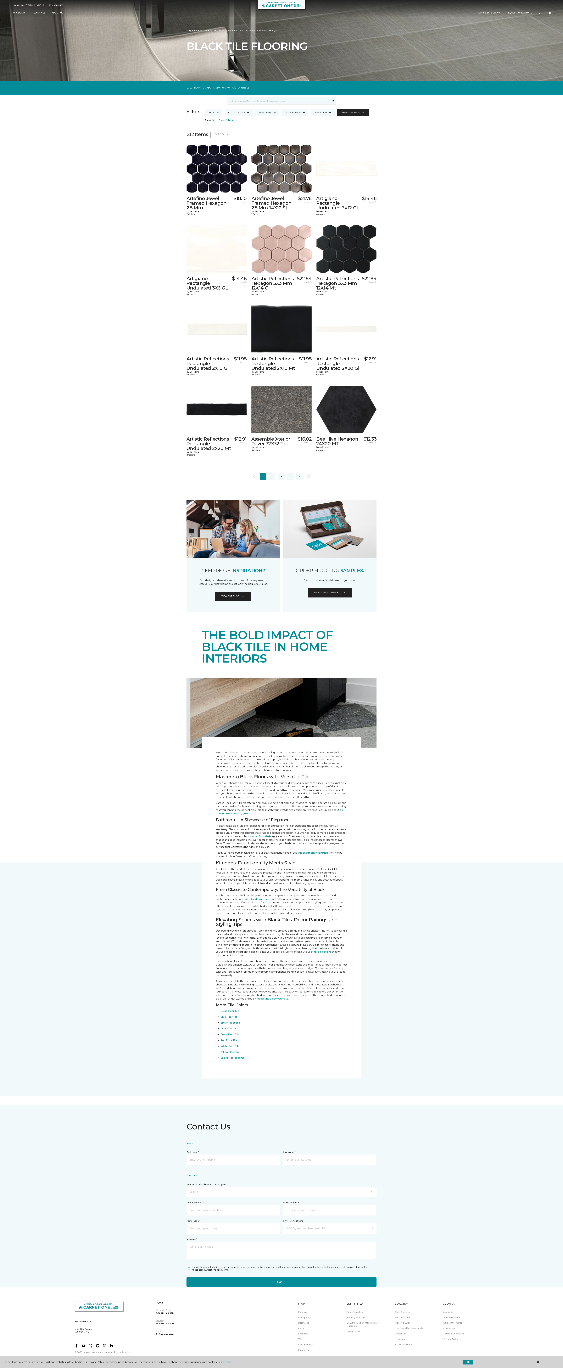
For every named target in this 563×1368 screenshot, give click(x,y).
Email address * (291, 1203)
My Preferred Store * (293, 1221)
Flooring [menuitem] (302, 1312)
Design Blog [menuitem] (353, 1331)
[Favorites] (544, 13)
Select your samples (327, 592)
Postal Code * (193, 1221)
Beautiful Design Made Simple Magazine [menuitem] (363, 1324)
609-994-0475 (56, 5)
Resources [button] (38, 12)
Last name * (289, 1152)
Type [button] (211, 112)
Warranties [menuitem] (401, 1333)
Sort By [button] (219, 134)
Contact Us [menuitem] (449, 1328)
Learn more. (225, 1362)
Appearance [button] (293, 112)
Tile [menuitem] (300, 1339)
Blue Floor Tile (229, 1016)
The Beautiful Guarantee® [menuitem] (409, 1328)
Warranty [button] (265, 112)
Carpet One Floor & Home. (97, 1352)
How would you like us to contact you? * (206, 1184)
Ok (467, 1362)
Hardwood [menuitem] (303, 1323)
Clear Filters (226, 120)
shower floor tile (259, 836)
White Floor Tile (230, 1046)
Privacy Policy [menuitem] (450, 1339)
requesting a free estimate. (272, 998)
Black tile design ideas (257, 899)
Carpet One (192, 30)
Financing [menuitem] (303, 1350)
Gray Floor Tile (229, 1028)
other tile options (321, 951)
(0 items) (550, 13)
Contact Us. (244, 87)
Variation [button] (320, 112)
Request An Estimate (519, 12)
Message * (191, 1239)
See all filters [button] (351, 112)
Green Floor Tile (230, 1034)
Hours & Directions (489, 12)
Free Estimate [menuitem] (305, 1344)
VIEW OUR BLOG (230, 596)
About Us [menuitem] (448, 1312)
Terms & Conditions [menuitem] (453, 1333)
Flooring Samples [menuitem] (356, 1317)
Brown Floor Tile (230, 1022)
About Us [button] (57, 12)
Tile (219, 30)
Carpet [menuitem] (301, 1328)
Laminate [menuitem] (303, 1333)
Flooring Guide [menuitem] (403, 1323)
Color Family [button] (236, 112)
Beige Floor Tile (230, 1011)
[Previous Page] (254, 476)
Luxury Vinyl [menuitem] (304, 1317)
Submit (281, 1282)
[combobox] (278, 100)
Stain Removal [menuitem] (402, 1312)
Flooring (208, 30)
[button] (538, 13)
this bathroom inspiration (313, 852)
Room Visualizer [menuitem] (355, 1312)
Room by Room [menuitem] (451, 1317)
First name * (192, 1152)
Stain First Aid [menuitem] (402, 1317)
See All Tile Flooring (232, 1058)
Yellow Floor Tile (230, 1052)
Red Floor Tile (229, 1040)
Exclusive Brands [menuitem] (404, 1344)
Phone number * (195, 1203)
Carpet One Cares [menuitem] (452, 1323)
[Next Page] (308, 476)
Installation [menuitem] (401, 1339)
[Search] (333, 100)
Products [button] (19, 12)
